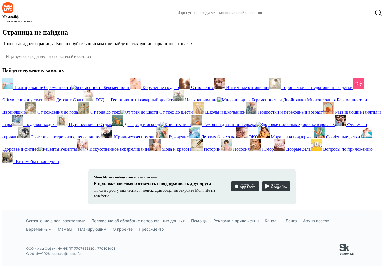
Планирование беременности (42, 87)
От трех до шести (175, 112)
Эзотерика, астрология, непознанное (65, 136)
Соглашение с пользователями (55, 220)
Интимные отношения (247, 87)
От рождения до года (57, 112)
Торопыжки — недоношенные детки (317, 87)
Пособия (241, 149)
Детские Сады (69, 99)
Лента (291, 220)
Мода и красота (176, 149)
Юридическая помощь (134, 136)
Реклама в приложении (236, 220)
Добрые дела (298, 149)
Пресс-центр (151, 229)
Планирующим (92, 229)
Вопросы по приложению (347, 149)
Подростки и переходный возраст (290, 112)
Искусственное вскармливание (118, 149)
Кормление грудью (160, 87)
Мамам (65, 229)
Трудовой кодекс (40, 124)
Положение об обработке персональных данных (138, 220)
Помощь (199, 220)
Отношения (202, 87)
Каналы (272, 220)
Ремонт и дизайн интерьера (229, 124)
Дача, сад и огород (141, 124)
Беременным (39, 229)
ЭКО (253, 136)
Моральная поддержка (292, 136)
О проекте (123, 229)
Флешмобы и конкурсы (36, 161)
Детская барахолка (218, 136)
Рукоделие (178, 136)
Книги (184, 124)
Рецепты (68, 149)
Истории (212, 149)
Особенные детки (343, 136)
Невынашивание (200, 99)
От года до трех (104, 112)
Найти (275, 13)
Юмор (267, 149)
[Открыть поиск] (378, 13)
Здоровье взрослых (316, 124)
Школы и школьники (225, 112)
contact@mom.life (66, 253)
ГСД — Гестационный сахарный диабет (133, 99)
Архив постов (316, 220)
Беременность (116, 87)
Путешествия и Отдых (90, 124)
